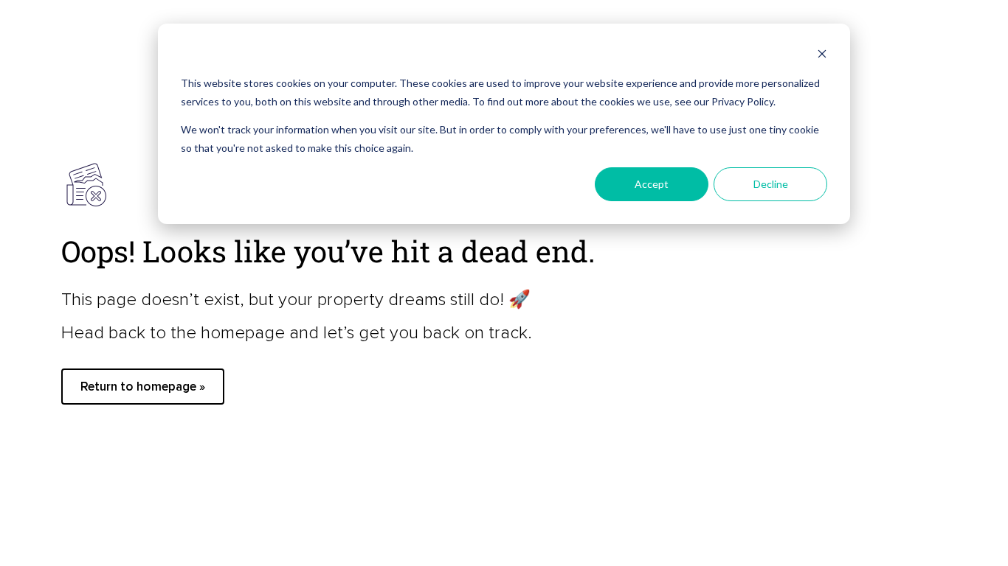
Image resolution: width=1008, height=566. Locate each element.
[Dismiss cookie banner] (822, 55)
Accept (652, 184)
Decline (770, 184)
